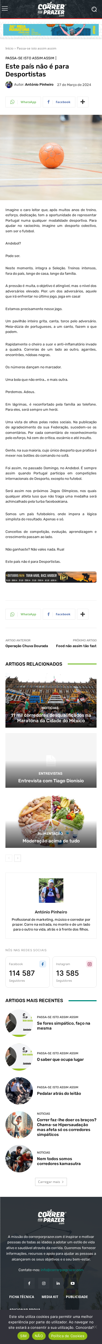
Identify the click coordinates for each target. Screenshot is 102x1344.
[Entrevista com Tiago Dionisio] (51, 760)
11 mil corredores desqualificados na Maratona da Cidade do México (51, 717)
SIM (23, 1336)
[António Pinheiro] (9, 84)
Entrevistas (50, 773)
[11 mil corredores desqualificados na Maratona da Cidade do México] (51, 700)
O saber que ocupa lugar (60, 1059)
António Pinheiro (39, 84)
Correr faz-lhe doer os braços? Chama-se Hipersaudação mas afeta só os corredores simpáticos (66, 1127)
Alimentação (50, 833)
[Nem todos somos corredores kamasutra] (19, 1158)
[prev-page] (8, 858)
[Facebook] (29, 1283)
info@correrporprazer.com (62, 1270)
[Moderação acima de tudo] (51, 820)
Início (9, 48)
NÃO (39, 1336)
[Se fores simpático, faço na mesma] (19, 1023)
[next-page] (17, 858)
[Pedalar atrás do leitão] (19, 1091)
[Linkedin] (58, 1283)
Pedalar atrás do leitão (59, 1093)
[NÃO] (95, 1327)
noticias (50, 708)
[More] (82, 102)
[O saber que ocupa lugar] (19, 1057)
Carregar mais (49, 1181)
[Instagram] (43, 1283)
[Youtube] (72, 1283)
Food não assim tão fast (76, 646)
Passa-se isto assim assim (36, 48)
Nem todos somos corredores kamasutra (59, 1161)
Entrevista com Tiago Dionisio (51, 780)
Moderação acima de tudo (51, 841)
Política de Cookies (68, 1336)
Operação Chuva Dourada (26, 646)
